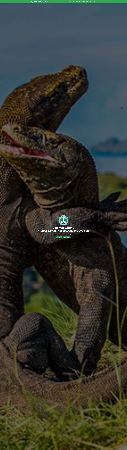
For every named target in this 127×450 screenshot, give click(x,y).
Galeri (83, 1)
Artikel (86, 1)
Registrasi (93, 1)
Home (69, 1)
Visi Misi (80, 1)
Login (90, 1)
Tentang (76, 1)
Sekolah (72, 1)
